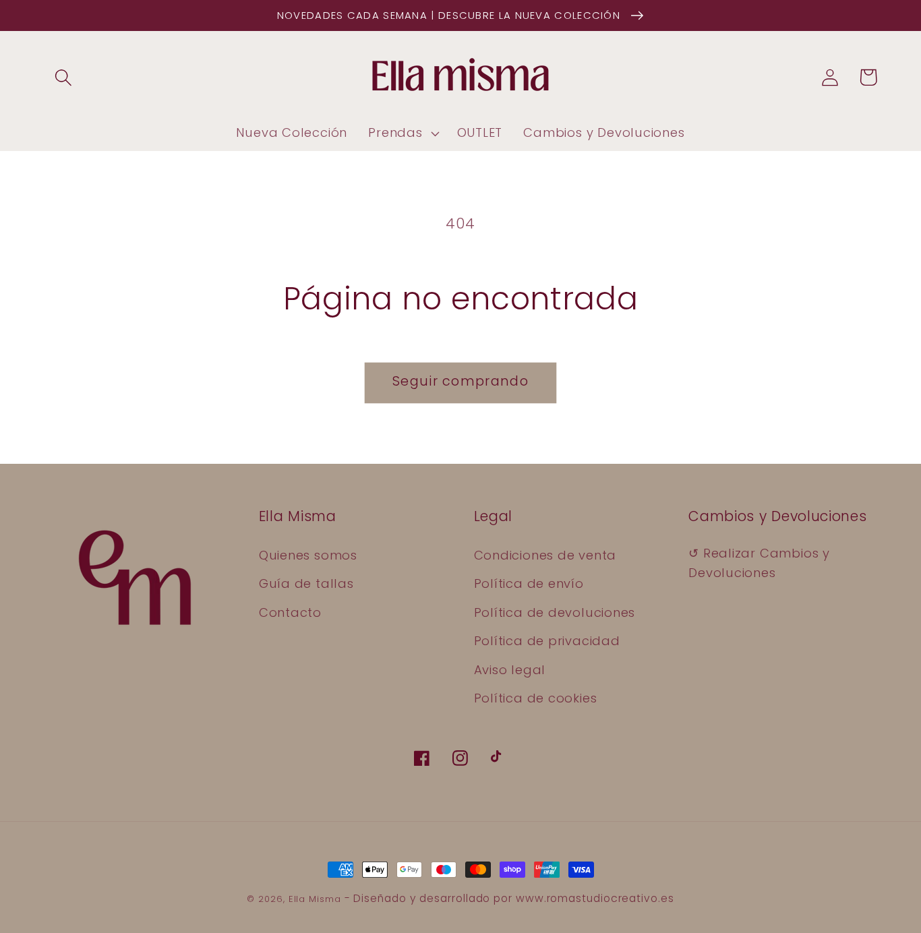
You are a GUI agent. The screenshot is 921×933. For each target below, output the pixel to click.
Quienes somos (308, 555)
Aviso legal (510, 669)
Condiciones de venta (545, 555)
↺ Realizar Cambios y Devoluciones (759, 563)
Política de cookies (535, 698)
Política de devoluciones (555, 612)
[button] (63, 77)
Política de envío (529, 583)
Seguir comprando (460, 381)
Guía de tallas (306, 583)
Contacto (290, 612)
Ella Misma (315, 899)
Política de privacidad (547, 640)
